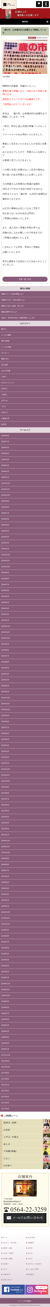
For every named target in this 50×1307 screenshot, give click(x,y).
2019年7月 (5, 942)
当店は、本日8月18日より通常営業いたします (18, 318)
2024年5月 (5, 596)
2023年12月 (5, 626)
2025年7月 (5, 513)
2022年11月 (5, 704)
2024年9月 (5, 572)
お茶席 (30, 1248)
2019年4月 (5, 960)
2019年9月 (5, 930)
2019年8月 (5, 936)
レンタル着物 (6, 335)
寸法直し (4, 394)
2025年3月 (5, 537)
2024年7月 (5, 584)
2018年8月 (5, 1007)
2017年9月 (5, 1073)
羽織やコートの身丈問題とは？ (12, 294)
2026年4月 (5, 459)
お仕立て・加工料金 (10, 1243)
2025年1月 (5, 549)
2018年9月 (5, 1001)
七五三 (30, 1258)
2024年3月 (5, 608)
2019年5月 (5, 954)
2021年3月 (5, 823)
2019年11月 (5, 918)
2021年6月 (5, 805)
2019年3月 (5, 966)
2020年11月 (5, 846)
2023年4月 (5, 674)
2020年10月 (5, 852)
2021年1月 (5, 834)
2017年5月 (5, 1097)
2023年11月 (5, 632)
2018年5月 (5, 1025)
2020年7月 (5, 870)
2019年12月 (5, 912)
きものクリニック (7, 383)
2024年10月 (5, 566)
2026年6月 (5, 447)
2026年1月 (5, 477)
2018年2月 (5, 1043)
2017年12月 (5, 1055)
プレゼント (5, 353)
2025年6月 (5, 519)
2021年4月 (5, 817)
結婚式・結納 (7, 1248)
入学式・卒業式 (8, 1253)
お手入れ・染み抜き (35, 1264)
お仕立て (4, 388)
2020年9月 (5, 858)
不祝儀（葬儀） (8, 1258)
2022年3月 (5, 751)
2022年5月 (5, 739)
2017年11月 (5, 1061)
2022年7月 (5, 727)
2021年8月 (5, 793)
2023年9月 (5, 644)
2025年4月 (5, 531)
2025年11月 (5, 489)
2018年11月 (5, 989)
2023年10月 (5, 638)
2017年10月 (5, 1067)
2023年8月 (5, 650)
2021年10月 (5, 781)
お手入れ (4, 400)
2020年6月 (5, 876)
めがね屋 (4, 365)
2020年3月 (5, 894)
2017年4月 (5, 1103)
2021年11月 (5, 775)
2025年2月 (5, 543)
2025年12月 (5, 483)
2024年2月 (5, 614)
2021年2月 (5, 829)
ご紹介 (3, 377)
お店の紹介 (31, 1237)
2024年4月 (5, 602)
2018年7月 (5, 1013)
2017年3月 (5, 1109)
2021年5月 (5, 811)
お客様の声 (5, 418)
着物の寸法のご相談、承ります (12, 306)
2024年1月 (5, 620)
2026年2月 (5, 471)
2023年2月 (5, 686)
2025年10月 (5, 495)
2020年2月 (5, 900)
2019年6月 (5, 948)
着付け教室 (5, 341)
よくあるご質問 (33, 1269)
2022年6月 (5, 733)
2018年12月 (5, 983)
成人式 (30, 1253)
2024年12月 (5, 555)
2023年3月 (5, 680)
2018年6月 (5, 1019)
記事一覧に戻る (25, 279)
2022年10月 (5, 709)
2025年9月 (5, 501)
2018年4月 (5, 1031)
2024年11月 (5, 561)
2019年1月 (5, 977)
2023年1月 (5, 692)
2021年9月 (5, 787)
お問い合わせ (7, 1280)
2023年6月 (5, 662)
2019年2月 (5, 972)
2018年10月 (5, 995)
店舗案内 (31, 1243)
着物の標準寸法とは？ (9, 312)
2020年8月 (5, 864)
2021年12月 (5, 769)
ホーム (5, 1237)
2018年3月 (5, 1037)
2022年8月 (5, 721)
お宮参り (6, 1264)
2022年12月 (5, 698)
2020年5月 (5, 882)
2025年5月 (5, 525)
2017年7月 (5, 1085)
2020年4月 (5, 888)
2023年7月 (5, 656)
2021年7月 (5, 799)
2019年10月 (5, 924)
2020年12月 (5, 841)
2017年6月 (5, 1091)
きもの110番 (5, 371)
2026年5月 (5, 453)
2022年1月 (5, 763)
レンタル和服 (6, 347)
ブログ (3, 406)
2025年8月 (5, 507)
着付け (3, 329)
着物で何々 (5, 359)
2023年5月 (5, 668)
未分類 (3, 424)
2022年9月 (5, 715)
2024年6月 (5, 590)
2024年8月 (5, 578)
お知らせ (4, 412)
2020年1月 (5, 906)
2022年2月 (5, 757)
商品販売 (31, 1274)
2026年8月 (5, 436)
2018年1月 (5, 1049)
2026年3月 (5, 465)
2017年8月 (5, 1079)
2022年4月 (5, 745)
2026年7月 (5, 441)
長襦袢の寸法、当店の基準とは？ (13, 300)
